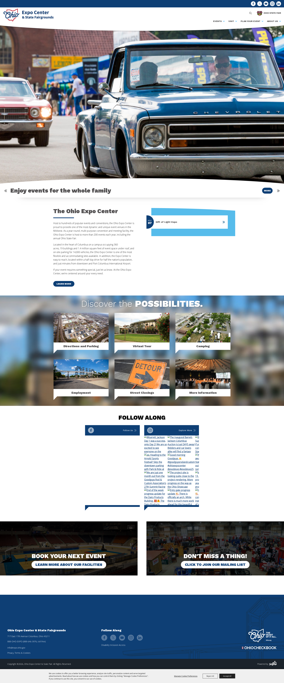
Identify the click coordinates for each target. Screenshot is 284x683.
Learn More (64, 284)
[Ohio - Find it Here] (262, 635)
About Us (272, 21)
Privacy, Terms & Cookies (18, 652)
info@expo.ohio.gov (16, 647)
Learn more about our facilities (69, 565)
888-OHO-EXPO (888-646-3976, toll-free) (26, 641)
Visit (231, 21)
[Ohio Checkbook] (259, 647)
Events (217, 21)
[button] (5, 190)
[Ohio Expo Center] (29, 15)
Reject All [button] (210, 676)
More (267, 190)
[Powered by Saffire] (273, 663)
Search (250, 13)
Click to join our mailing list (215, 565)
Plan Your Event (250, 21)
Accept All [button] (227, 676)
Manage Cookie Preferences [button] (185, 676)
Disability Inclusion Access (113, 645)
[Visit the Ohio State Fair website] (269, 12)
